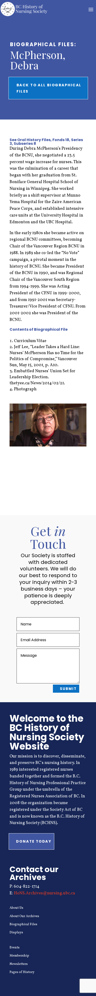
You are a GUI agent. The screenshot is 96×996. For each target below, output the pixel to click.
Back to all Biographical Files (49, 88)
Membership (19, 956)
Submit (68, 688)
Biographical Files (23, 924)
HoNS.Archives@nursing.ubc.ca (44, 893)
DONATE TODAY (33, 841)
